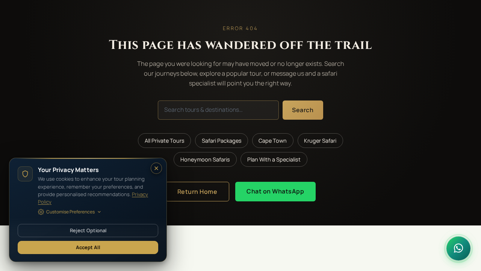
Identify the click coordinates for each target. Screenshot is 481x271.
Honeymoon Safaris (205, 159)
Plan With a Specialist (274, 159)
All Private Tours (165, 140)
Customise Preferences (70, 212)
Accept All (88, 247)
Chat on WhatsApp (275, 191)
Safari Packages (222, 140)
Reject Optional (88, 230)
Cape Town (273, 140)
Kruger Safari (320, 140)
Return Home (197, 191)
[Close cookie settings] (156, 168)
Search (302, 110)
